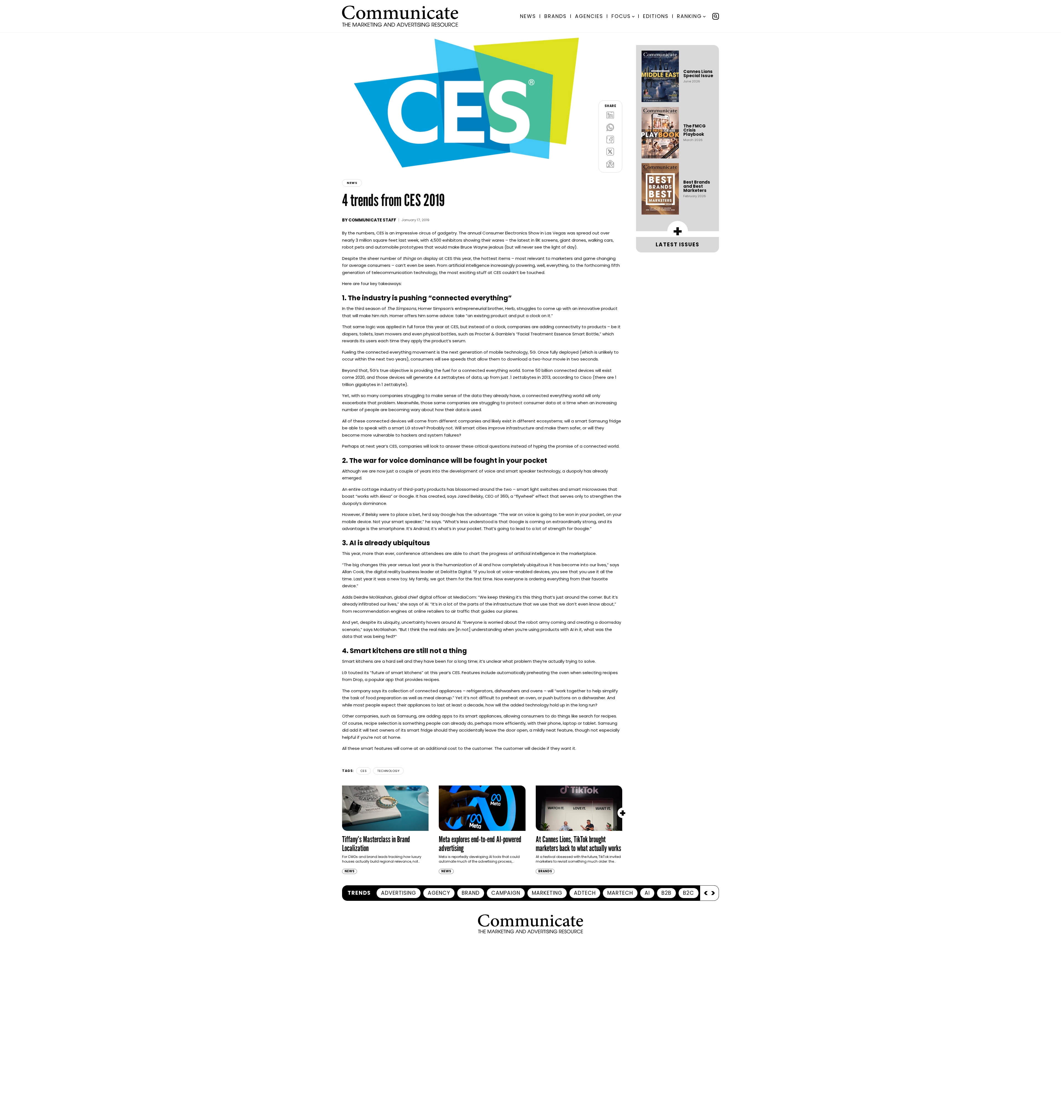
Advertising (398, 893)
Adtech (585, 893)
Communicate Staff (372, 220)
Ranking (689, 16)
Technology (388, 771)
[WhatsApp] (610, 127)
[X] (610, 151)
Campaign (505, 893)
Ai (647, 893)
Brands (555, 16)
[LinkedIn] (610, 115)
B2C (688, 893)
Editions (656, 16)
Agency (439, 893)
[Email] (610, 163)
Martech (620, 893)
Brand (471, 893)
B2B (666, 893)
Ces (363, 771)
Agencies (589, 16)
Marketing (547, 893)
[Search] (715, 16)
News (528, 16)
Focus (621, 16)
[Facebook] (610, 139)
